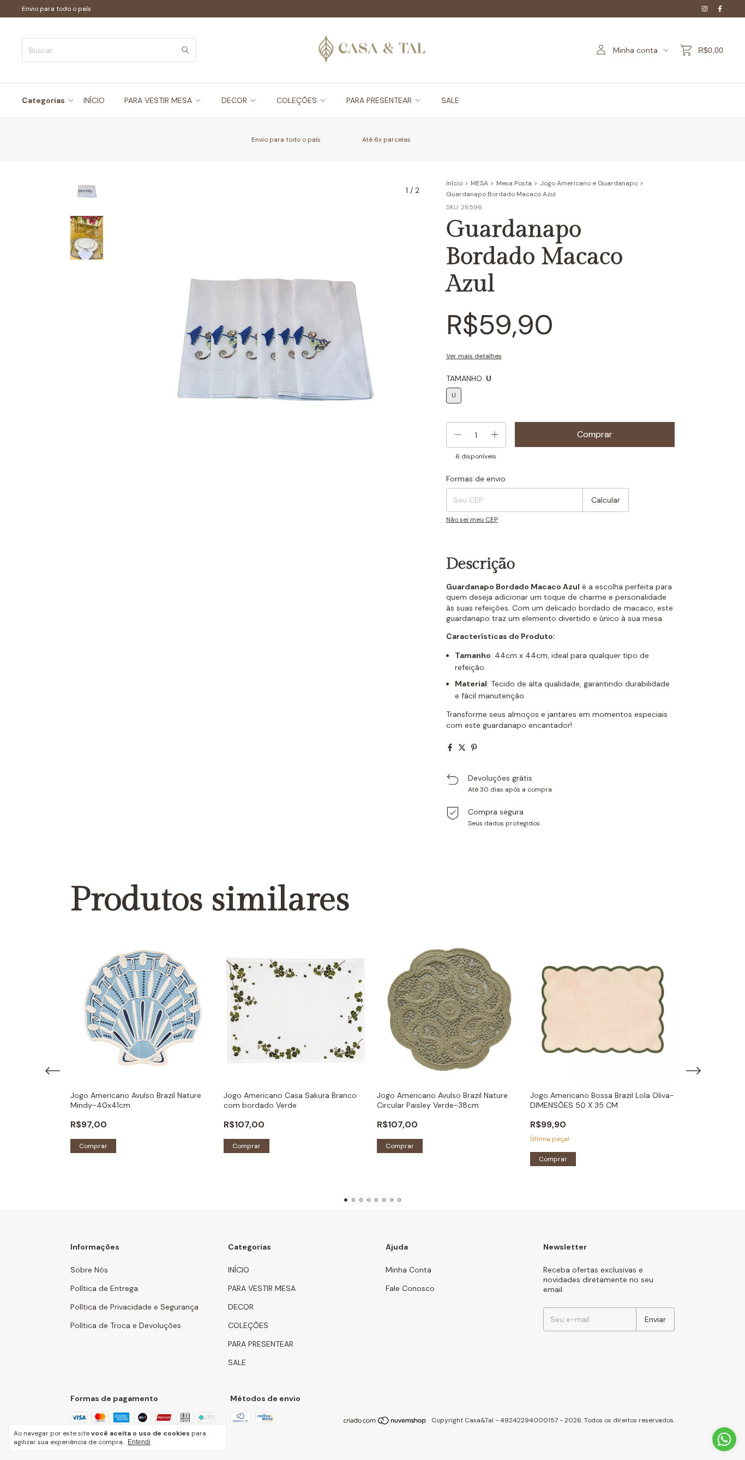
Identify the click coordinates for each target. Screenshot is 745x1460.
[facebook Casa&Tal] (720, 8)
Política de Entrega (104, 1288)
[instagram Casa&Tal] (704, 8)
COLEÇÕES (297, 100)
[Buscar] (185, 50)
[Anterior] (80, 466)
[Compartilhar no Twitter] (462, 747)
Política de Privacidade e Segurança (134, 1307)
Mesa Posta (514, 183)
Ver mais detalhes (474, 356)
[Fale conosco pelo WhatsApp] (724, 1439)
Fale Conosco (410, 1288)
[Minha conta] (601, 50)
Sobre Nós (89, 1270)
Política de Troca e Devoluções (125, 1325)
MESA (479, 183)
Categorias (43, 100)
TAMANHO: (468, 378)
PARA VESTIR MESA (158, 100)
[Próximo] (93, 466)
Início (454, 183)
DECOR (234, 100)
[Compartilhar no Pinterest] (474, 747)
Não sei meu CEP (472, 519)
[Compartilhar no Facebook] (450, 747)
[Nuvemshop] (385, 1423)
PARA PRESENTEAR (379, 100)
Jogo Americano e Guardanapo (589, 183)
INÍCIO (94, 100)
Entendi (139, 1442)
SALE (450, 100)
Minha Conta (408, 1270)
